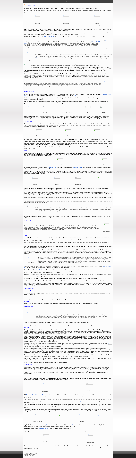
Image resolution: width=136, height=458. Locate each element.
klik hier (68, 1)
